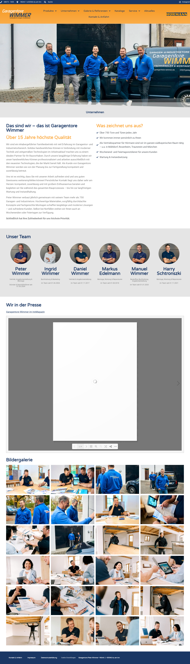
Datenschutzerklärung (49, 658)
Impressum (31, 658)
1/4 (80, 446)
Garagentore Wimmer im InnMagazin (25, 311)
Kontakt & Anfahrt (15, 658)
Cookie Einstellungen (68, 658)
